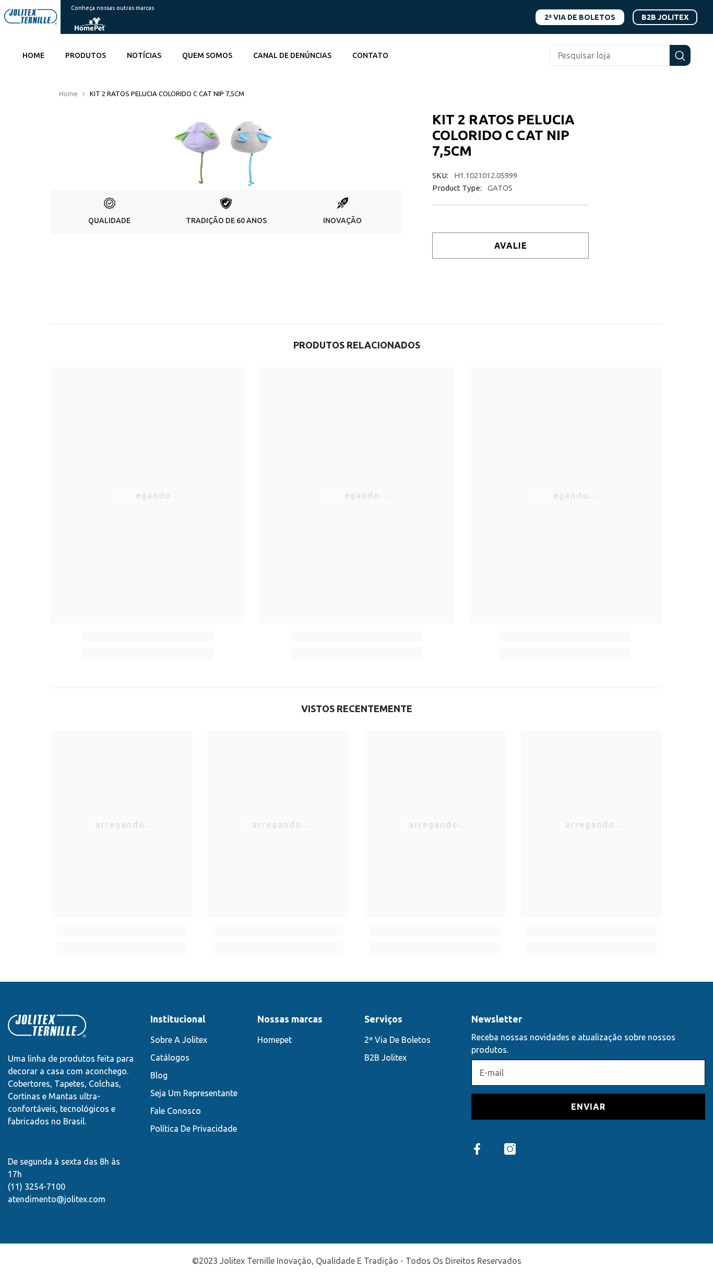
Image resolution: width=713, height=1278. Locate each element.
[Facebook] (477, 1148)
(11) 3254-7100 (36, 1186)
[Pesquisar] (620, 55)
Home (68, 93)
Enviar (588, 1106)
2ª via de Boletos (579, 17)
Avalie (510, 245)
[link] (109, 212)
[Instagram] (509, 1148)
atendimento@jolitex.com (56, 1199)
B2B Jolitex (664, 17)
